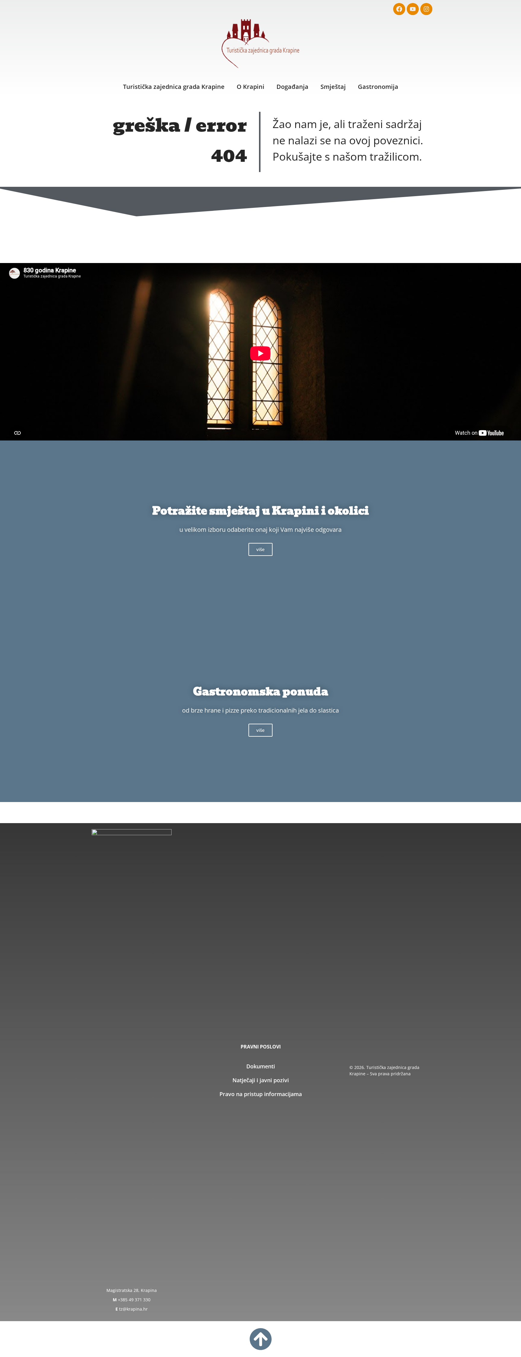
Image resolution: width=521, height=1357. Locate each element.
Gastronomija (378, 87)
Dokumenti (260, 1066)
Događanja (292, 87)
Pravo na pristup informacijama (260, 1094)
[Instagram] (426, 9)
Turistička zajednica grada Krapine (174, 87)
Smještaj (333, 87)
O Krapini (250, 87)
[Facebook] (399, 9)
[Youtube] (413, 9)
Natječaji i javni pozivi (260, 1080)
